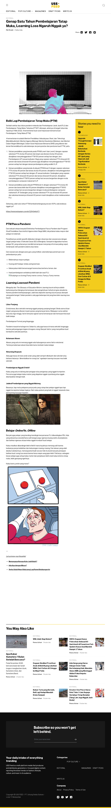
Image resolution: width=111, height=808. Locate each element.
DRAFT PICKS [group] (54, 11)
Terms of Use (80, 790)
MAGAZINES (86, 768)
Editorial (10, 18)
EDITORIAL (61, 768)
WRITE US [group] (67, 11)
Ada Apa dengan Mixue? (18, 565)
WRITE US (60, 779)
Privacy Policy (68, 790)
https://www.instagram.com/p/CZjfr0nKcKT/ (23, 211)
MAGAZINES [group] (40, 11)
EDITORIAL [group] (11, 11)
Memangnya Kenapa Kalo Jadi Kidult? (23, 561)
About (59, 790)
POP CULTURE (24, 11)
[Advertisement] (55, 55)
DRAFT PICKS (98, 768)
